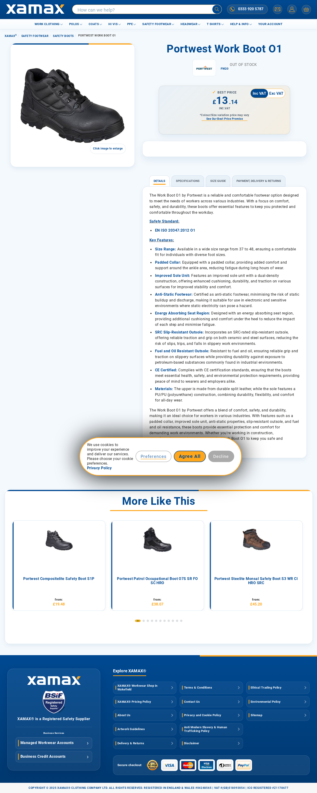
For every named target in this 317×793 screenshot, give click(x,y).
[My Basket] (306, 9)
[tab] (159, 178)
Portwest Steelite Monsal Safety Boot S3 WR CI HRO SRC (256, 581)
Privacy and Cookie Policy (202, 715)
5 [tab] (156, 621)
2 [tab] (143, 621)
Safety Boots (63, 36)
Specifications (188, 181)
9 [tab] (173, 621)
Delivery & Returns (130, 743)
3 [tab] (148, 621)
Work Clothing (47, 24)
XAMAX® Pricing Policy (134, 701)
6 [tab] (160, 621)
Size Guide (218, 181)
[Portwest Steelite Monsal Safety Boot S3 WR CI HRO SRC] (256, 540)
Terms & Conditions (198, 687)
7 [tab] (164, 621)
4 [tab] (152, 621)
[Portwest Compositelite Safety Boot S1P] (59, 540)
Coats (94, 24)
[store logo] (35, 9)
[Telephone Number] (232, 9)
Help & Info (239, 24)
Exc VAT (276, 93)
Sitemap (256, 715)
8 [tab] (169, 621)
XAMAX (11, 36)
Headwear (189, 24)
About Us (124, 715)
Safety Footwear (156, 24)
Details (159, 181)
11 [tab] (181, 621)
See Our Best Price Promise (224, 118)
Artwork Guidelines (131, 729)
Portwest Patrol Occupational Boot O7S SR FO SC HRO (157, 581)
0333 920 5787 (250, 9)
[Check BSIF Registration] (53, 712)
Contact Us (192, 701)
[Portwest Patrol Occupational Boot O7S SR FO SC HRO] (157, 540)
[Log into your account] (292, 9)
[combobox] (147, 9)
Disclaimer (191, 743)
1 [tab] (138, 621)
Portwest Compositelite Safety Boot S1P (58, 579)
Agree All (190, 456)
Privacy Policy (99, 468)
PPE (130, 24)
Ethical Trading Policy (266, 687)
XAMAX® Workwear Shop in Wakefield (137, 687)
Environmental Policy (266, 701)
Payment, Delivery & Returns (258, 181)
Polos (74, 24)
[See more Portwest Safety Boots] (204, 68)
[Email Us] (277, 9)
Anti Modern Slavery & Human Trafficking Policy (205, 729)
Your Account (270, 24)
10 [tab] (177, 621)
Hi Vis (113, 24)
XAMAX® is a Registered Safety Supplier (53, 719)
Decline (221, 456)
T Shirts (214, 24)
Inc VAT (259, 93)
